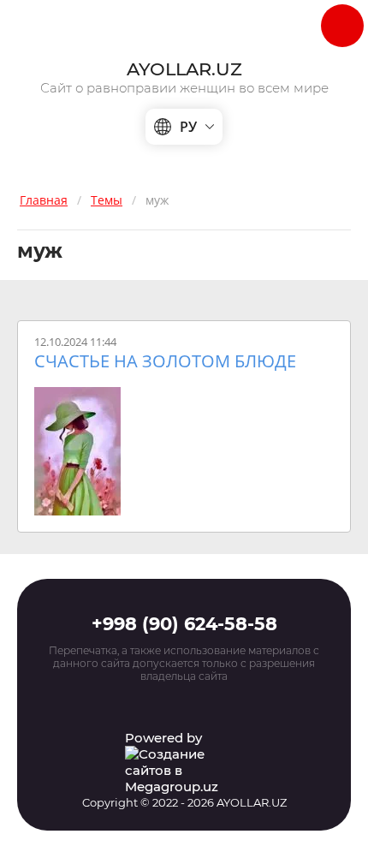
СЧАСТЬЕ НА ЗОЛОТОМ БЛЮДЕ (165, 361)
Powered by (163, 738)
